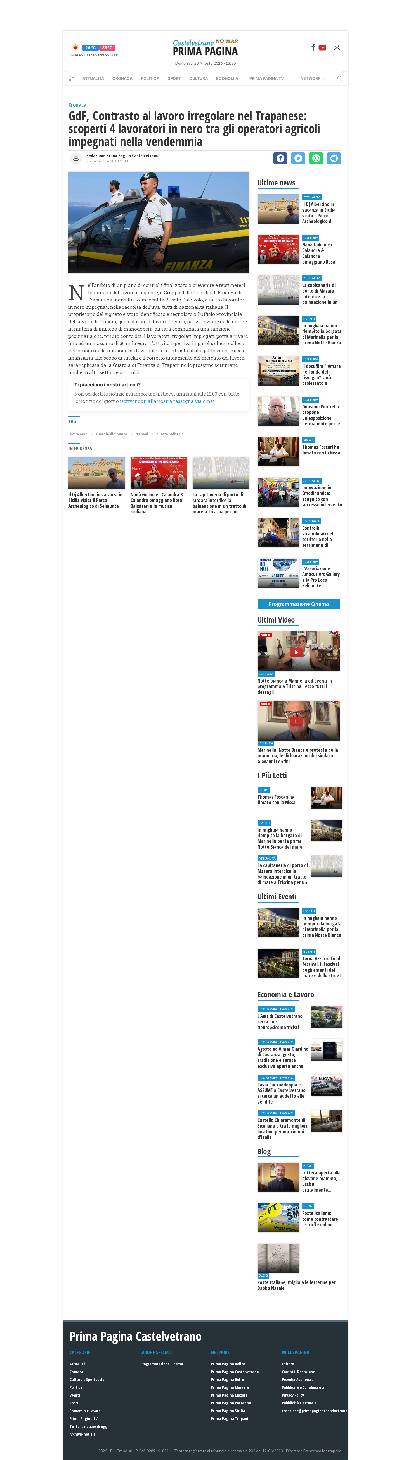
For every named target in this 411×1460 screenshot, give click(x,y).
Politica (150, 78)
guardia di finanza (111, 434)
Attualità (93, 78)
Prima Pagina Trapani (229, 1418)
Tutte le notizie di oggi (89, 1426)
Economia (227, 78)
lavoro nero (77, 434)
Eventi (75, 1395)
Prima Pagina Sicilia (228, 1410)
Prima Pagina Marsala (230, 1387)
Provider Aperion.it (297, 1379)
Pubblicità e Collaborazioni (304, 1387)
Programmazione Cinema (161, 1363)
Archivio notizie (82, 1434)
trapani (141, 434)
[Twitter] (298, 158)
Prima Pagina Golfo (227, 1379)
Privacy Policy (293, 1395)
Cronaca (122, 78)
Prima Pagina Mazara (229, 1395)
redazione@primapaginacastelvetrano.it (316, 1410)
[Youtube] (322, 47)
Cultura (198, 78)
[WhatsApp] (316, 158)
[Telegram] (334, 158)
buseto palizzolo (169, 434)
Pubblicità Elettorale (299, 1403)
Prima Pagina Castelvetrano (235, 1371)
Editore (288, 1363)
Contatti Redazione (298, 1371)
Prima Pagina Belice (228, 1363)
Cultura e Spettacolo (87, 1379)
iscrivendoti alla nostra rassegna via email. (168, 401)
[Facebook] (313, 47)
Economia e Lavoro (85, 1410)
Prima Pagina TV (84, 1418)
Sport (174, 78)
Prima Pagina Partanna (231, 1403)
